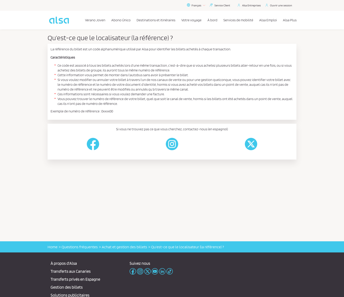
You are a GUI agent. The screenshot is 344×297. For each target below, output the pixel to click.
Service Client (222, 5)
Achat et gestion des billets (124, 246)
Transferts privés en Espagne (75, 279)
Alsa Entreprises (251, 5)
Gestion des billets (67, 287)
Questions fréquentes (80, 246)
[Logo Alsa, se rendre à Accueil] (59, 20)
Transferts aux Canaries (71, 271)
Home (53, 246)
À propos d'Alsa (64, 263)
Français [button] (196, 5)
